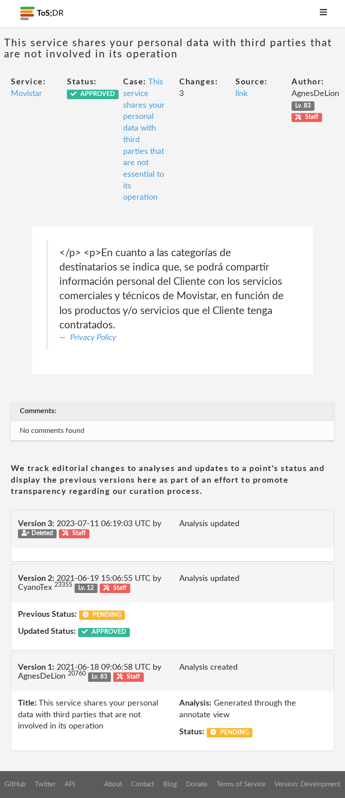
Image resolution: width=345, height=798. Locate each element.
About (113, 784)
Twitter (45, 784)
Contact (142, 784)
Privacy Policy (93, 338)
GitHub (15, 784)
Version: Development (307, 784)
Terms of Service (241, 784)
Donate (197, 784)
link (241, 94)
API (70, 784)
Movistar (26, 94)
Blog (170, 784)
